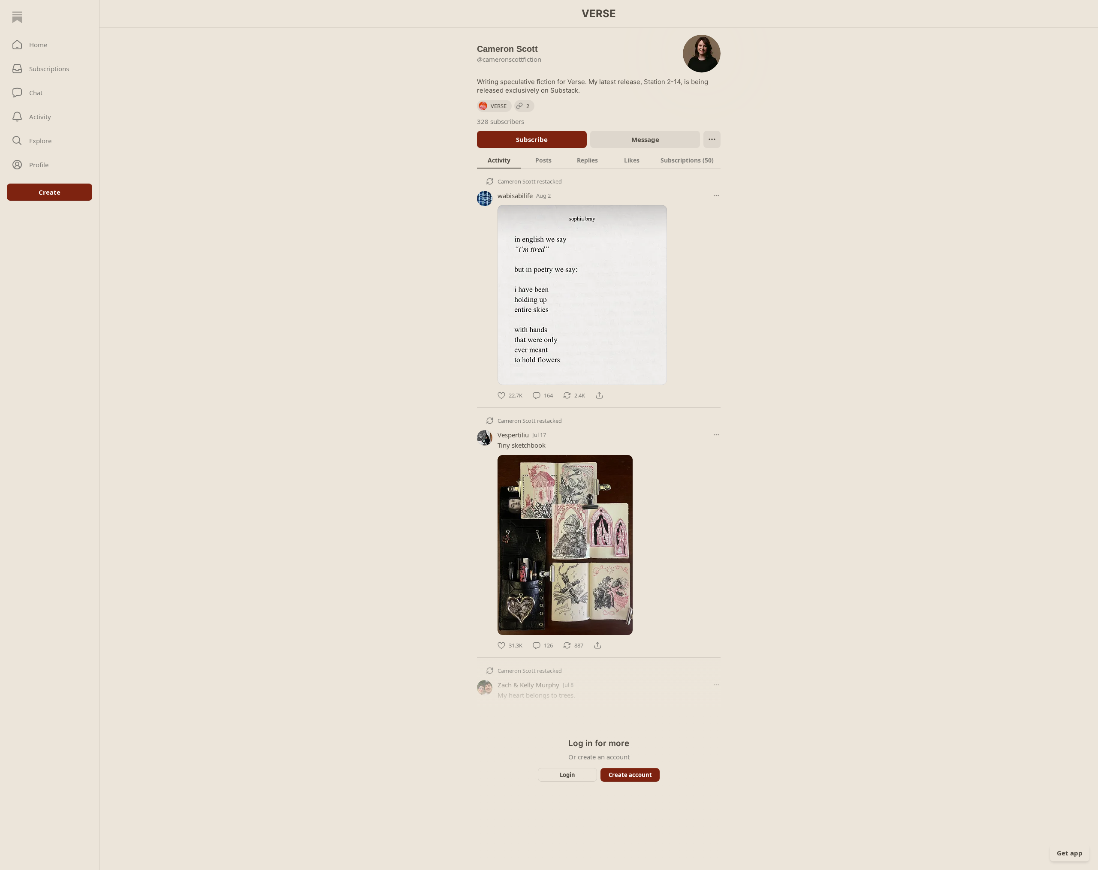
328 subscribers (500, 121)
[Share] (599, 395)
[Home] (17, 17)
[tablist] (599, 160)
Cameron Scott (517, 181)
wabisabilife (515, 195)
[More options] (716, 195)
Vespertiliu (513, 434)
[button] (49, 44)
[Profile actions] (712, 139)
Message (645, 139)
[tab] (499, 160)
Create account (630, 775)
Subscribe (532, 139)
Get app (1070, 853)
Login (567, 775)
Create (49, 192)
